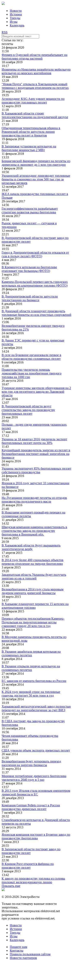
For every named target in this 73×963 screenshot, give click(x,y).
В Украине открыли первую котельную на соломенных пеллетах (31, 668)
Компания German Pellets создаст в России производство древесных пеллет (31, 807)
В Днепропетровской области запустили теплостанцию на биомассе (30, 298)
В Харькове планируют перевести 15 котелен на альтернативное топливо (35, 605)
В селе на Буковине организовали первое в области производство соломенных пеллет (31, 356)
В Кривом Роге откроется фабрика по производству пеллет (28, 865)
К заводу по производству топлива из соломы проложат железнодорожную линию (33, 880)
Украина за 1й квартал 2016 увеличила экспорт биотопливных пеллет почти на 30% (34, 441)
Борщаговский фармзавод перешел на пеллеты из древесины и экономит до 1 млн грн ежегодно (36, 162)
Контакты (16, 950)
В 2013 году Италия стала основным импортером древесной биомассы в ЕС (36, 792)
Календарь (17, 25)
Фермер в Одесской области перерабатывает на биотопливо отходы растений (34, 56)
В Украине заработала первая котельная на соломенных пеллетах (31, 653)
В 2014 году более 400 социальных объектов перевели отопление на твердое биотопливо (32, 561)
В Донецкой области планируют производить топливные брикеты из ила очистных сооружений (36, 312)
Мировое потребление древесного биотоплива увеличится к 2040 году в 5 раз (34, 777)
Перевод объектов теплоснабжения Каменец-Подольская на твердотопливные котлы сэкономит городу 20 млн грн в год (33, 622)
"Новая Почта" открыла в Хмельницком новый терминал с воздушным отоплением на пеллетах (35, 85)
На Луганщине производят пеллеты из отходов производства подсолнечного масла (34, 499)
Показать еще (11, 886)
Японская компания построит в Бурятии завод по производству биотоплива (36, 836)
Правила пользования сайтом (30, 954)
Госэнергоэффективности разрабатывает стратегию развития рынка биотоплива (30, 210)
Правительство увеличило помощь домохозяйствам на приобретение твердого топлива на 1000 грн (31, 373)
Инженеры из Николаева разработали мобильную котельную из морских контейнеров (36, 71)
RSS (5, 32)
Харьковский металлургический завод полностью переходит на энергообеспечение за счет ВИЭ (36, 708)
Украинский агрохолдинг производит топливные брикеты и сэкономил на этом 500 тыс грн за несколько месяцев (36, 179)
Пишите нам (18, 947)
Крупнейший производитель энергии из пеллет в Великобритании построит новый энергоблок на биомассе (36, 453)
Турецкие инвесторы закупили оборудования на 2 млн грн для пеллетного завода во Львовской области (36, 391)
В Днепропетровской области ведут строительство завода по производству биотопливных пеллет (28, 410)
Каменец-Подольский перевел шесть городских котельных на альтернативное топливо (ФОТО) (35, 283)
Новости (16, 10)
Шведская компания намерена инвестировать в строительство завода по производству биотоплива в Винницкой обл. (34, 530)
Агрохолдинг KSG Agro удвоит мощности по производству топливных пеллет (33, 100)
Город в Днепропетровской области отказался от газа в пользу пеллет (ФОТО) (35, 254)
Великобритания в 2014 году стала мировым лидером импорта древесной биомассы (32, 591)
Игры (13, 21)
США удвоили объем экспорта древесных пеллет (36, 750)
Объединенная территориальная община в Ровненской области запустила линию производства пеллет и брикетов (31, 131)
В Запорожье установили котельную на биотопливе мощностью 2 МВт (29, 148)
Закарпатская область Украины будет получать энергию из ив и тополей (34, 576)
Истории (16, 14)
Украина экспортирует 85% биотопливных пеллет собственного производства (36, 470)
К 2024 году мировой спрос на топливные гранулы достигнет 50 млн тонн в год (31, 693)
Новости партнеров (23, 958)
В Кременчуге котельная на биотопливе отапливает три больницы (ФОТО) (29, 269)
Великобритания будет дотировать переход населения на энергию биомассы (31, 763)
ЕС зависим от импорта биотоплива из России (34, 681)
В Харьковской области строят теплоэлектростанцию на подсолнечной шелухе (35, 115)
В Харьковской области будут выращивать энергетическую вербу (31, 547)
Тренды (15, 18)
